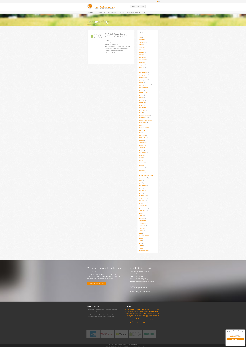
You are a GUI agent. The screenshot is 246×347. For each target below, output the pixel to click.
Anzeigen (141, 44)
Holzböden (141, 165)
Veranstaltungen (142, 236)
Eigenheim (128, 311)
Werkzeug (141, 245)
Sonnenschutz (142, 218)
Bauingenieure (142, 69)
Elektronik (141, 112)
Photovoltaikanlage (147, 319)
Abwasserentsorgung (143, 35)
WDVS (140, 243)
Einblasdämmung (142, 107)
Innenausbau (141, 167)
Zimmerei (141, 248)
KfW (130, 317)
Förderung (145, 315)
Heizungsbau (141, 158)
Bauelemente (141, 67)
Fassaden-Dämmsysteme (144, 127)
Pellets (142, 319)
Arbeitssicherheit (142, 45)
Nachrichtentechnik (143, 187)
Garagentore (141, 140)
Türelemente (141, 230)
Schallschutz (141, 207)
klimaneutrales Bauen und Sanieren (146, 175)
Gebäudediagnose (142, 142)
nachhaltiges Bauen (143, 185)
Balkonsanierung (142, 59)
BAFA (138, 309)
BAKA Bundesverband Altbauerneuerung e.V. (116, 35)
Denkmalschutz (142, 102)
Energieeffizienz (138, 313)
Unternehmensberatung (144, 235)
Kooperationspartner (143, 178)
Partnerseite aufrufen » (110, 58)
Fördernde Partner (143, 137)
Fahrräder (141, 124)
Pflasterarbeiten (142, 190)
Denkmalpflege (98, 21)
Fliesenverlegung (142, 135)
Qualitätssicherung (143, 198)
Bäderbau (141, 54)
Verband (141, 238)
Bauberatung (141, 64)
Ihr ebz (122, 12)
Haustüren (141, 153)
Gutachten (141, 150)
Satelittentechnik (142, 205)
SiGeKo (140, 213)
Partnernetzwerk (112, 12)
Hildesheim (127, 317)
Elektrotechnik (142, 114)
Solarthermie (141, 217)
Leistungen (91, 12)
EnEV (126, 315)
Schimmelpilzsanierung (143, 208)
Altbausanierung (142, 40)
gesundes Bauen (142, 145)
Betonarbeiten (142, 85)
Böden (140, 89)
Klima (140, 173)
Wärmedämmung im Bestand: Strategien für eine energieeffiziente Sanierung (102, 309)
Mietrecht (141, 183)
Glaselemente (142, 147)
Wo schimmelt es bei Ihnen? (93, 314)
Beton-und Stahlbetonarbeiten (145, 84)
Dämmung (153, 309)
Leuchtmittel (142, 317)
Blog (144, 12)
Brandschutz (141, 94)
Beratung (141, 80)
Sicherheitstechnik (142, 210)
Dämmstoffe (141, 97)
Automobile (141, 49)
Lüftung (140, 180)
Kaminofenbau (142, 170)
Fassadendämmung (143, 130)
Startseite (89, 24)
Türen (140, 232)
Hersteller (141, 160)
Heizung (141, 157)
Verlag (140, 240)
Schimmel (135, 321)
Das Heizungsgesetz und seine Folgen (95, 316)
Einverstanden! (235, 339)
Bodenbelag (141, 90)
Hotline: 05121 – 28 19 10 (157, 1)
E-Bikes (140, 104)
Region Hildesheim (154, 319)
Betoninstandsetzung (143, 87)
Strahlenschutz (142, 222)
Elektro (140, 109)
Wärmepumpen (142, 241)
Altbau (126, 309)
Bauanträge (141, 60)
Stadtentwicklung (142, 220)
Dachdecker (141, 95)
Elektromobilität (142, 110)
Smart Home (141, 215)
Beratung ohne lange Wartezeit (105, 314)
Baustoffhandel (142, 75)
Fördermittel (130, 315)
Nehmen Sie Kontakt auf (97, 283)
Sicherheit (141, 321)
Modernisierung (130, 319)
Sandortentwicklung (143, 202)
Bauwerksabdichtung (143, 79)
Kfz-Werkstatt (142, 172)
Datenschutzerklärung (133, 344)
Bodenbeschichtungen (143, 92)
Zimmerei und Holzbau (143, 250)
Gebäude (151, 315)
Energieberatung (153, 311)
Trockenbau (141, 228)
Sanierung (129, 321)
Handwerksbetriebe (143, 152)
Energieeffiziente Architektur (144, 115)
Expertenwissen (142, 119)
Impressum (125, 344)
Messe (152, 317)
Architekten (141, 47)
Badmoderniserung (143, 55)
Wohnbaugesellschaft (143, 246)
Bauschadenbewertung (143, 72)
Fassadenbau (141, 129)
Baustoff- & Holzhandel (143, 74)
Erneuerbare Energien (143, 117)
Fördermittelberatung (137, 315)
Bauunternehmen (142, 77)
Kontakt (115, 344)
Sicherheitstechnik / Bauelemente (145, 212)
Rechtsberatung (142, 200)
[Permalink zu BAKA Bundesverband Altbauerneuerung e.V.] (96, 36)
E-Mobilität (141, 105)
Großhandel (141, 148)
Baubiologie (141, 65)
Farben (140, 125)
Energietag (157, 313)
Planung (141, 193)
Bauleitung (141, 70)
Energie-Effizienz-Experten (133, 12)
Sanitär (140, 203)
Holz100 (140, 163)
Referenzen (120, 344)
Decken (140, 99)
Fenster (140, 132)
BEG (144, 309)
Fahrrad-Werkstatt (142, 122)
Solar (156, 321)
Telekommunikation (143, 223)
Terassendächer (142, 225)
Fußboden (141, 138)
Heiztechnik (141, 155)
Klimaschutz (135, 317)
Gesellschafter (142, 143)
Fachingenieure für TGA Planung (145, 120)
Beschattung (141, 82)
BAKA (141, 309)
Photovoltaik (141, 192)
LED (139, 317)
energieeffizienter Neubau (129, 313)
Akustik (140, 37)
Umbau (140, 233)
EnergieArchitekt (101, 12)
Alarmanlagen (142, 39)
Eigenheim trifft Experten (137, 311)
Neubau (140, 188)
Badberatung (141, 52)
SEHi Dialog (114, 314)
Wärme (145, 323)
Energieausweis (145, 311)
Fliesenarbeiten (142, 133)
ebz (158, 309)
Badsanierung (142, 57)
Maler (140, 182)
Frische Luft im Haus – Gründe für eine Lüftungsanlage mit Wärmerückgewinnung (103, 312)
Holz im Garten (142, 162)
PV (139, 197)
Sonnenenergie (134, 323)
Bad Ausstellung (142, 50)
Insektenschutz (142, 168)
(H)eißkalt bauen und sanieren (108, 316)
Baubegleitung (142, 62)
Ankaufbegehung (142, 42)
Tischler (140, 227)
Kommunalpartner (143, 177)
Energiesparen (149, 313)
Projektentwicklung (143, 195)
